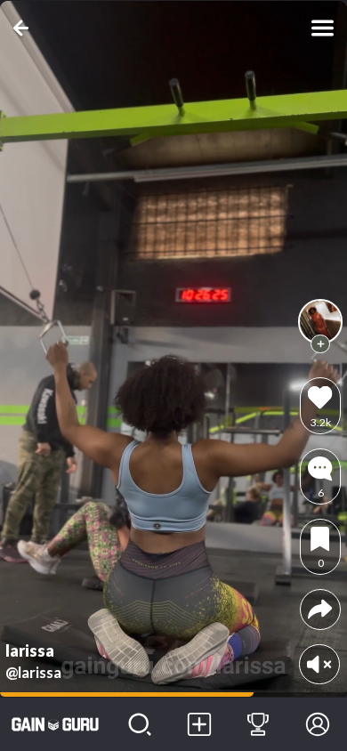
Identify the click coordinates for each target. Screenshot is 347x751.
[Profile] (317, 724)
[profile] (320, 321)
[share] (320, 609)
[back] (24, 28)
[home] (55, 724)
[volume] (319, 664)
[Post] (199, 724)
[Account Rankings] (258, 724)
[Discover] (140, 724)
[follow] (320, 344)
